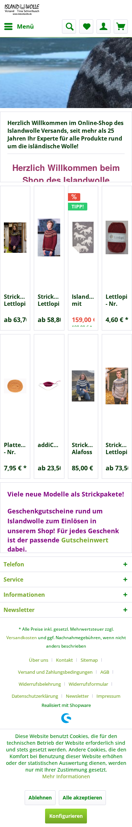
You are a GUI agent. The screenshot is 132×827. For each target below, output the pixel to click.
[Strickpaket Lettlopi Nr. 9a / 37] (117, 386)
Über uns (38, 660)
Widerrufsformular (88, 684)
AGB (104, 672)
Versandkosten (21, 638)
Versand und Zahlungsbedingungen (55, 672)
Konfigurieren (66, 816)
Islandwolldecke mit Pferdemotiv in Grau (83, 300)
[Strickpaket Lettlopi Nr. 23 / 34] (49, 238)
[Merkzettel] (86, 26)
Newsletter (77, 696)
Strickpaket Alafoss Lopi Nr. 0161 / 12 (83, 448)
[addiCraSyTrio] (49, 386)
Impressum (108, 696)
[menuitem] (18, 26)
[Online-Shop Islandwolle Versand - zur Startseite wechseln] (22, 10)
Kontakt (64, 660)
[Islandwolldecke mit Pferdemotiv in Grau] (83, 238)
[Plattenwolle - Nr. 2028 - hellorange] (15, 386)
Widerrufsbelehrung (40, 684)
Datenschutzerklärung (35, 696)
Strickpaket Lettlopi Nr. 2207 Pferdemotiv (15, 300)
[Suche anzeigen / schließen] (69, 26)
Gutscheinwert (84, 540)
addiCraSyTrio (49, 445)
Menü (25, 26)
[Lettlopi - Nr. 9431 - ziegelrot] (117, 238)
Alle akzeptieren (82, 797)
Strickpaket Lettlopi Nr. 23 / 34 (49, 300)
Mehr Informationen (66, 776)
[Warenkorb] (121, 26)
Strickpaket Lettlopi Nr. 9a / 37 (117, 448)
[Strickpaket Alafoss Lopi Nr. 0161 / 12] (83, 386)
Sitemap (89, 660)
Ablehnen (40, 797)
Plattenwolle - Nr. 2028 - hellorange (15, 448)
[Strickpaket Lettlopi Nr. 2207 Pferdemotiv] (15, 238)
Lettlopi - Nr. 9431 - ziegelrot (117, 300)
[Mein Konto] (103, 26)
